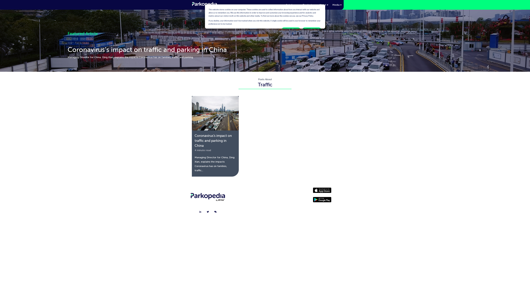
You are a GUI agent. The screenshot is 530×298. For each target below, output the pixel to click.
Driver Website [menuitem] (279, 191)
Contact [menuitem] (246, 198)
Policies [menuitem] (279, 205)
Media (336, 4)
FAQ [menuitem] (246, 212)
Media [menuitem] (279, 198)
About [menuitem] (246, 191)
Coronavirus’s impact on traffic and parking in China (213, 141)
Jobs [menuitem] (247, 205)
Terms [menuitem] (279, 212)
